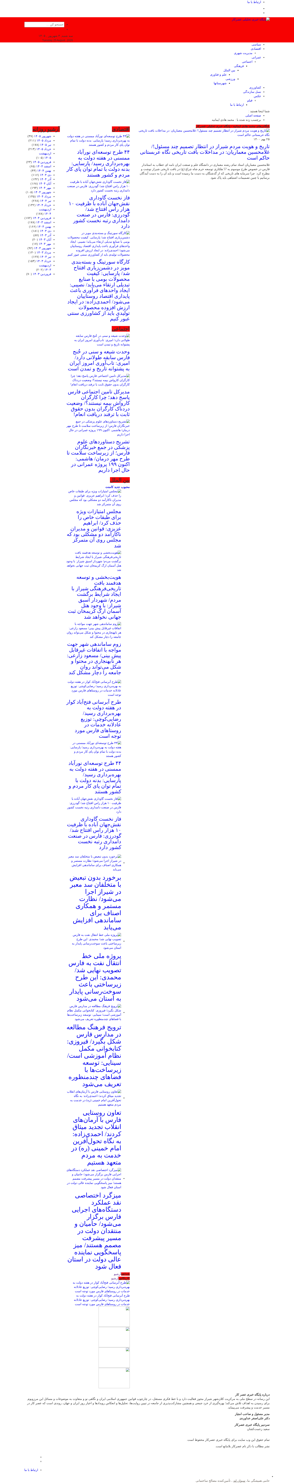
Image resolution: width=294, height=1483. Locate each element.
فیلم (249, 100)
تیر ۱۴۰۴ (45, 200)
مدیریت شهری (243, 53)
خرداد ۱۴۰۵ (43, 149)
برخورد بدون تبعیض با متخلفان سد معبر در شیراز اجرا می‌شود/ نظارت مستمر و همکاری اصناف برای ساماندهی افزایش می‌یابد (95, 902)
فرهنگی (239, 66)
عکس (257, 96)
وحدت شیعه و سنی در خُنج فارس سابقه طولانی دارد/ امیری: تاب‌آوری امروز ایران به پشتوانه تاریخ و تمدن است (99, 360)
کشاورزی (255, 87)
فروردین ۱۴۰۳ (42, 274)
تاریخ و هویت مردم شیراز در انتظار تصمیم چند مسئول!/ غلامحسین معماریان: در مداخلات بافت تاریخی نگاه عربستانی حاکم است (205, 152)
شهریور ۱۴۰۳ (42, 248)
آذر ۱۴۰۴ (45, 179)
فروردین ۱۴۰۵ (42, 162)
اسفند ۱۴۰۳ (43, 222)
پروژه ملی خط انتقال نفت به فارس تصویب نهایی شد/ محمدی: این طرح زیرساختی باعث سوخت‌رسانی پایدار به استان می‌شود (94, 977)
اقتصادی (256, 48)
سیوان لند (239, 1480)
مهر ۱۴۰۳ (45, 243)
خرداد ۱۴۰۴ (43, 205)
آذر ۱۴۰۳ (45, 235)
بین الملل (229, 70)
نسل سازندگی (252, 91)
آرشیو (117, 1274)
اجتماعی (247, 61)
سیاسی (256, 44)
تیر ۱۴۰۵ (45, 144)
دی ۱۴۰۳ (45, 231)
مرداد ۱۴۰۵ (44, 140)
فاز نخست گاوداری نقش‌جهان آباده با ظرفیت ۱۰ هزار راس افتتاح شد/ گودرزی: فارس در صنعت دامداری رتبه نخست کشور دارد (99, 212)
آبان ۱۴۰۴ (45, 183)
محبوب (125, 487)
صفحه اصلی (253, 115)
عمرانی (256, 57)
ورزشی (230, 79)
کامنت (109, 487)
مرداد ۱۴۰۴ (44, 196)
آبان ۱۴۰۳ (45, 239)
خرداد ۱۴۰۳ (43, 261)
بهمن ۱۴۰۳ (44, 226)
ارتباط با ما (254, 2)
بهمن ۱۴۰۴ (44, 170)
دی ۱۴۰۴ (45, 175)
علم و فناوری (218, 74)
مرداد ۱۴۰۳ (44, 252)
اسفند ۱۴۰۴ (43, 166)
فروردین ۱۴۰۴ (42, 218)
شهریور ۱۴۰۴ (42, 192)
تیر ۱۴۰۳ (45, 256)
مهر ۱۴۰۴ (45, 187)
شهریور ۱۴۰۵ (42, 136)
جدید (116, 487)
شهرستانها (220, 83)
